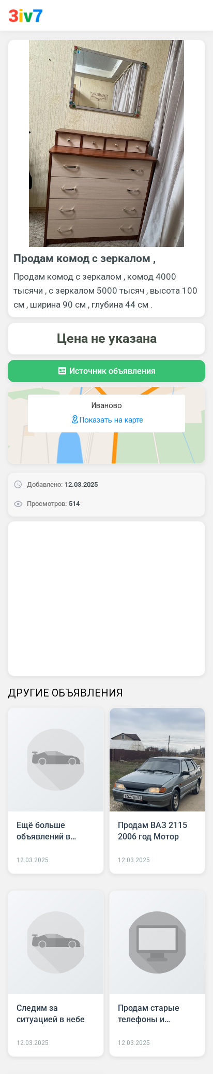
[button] (106, 371)
